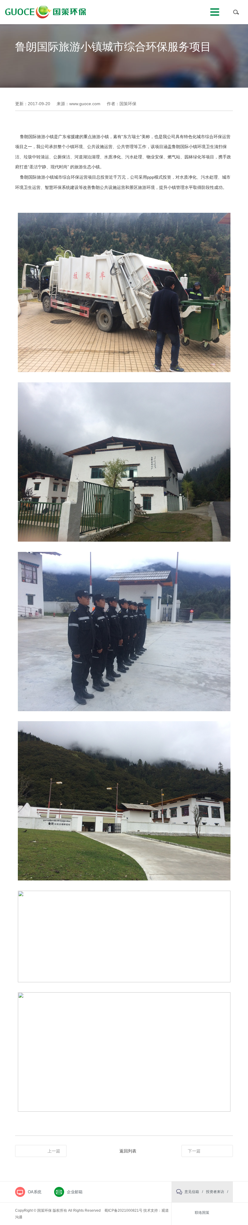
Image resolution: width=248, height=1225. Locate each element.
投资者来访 (215, 1192)
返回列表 (127, 1151)
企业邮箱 (75, 1192)
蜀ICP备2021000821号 (123, 1210)
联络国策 (202, 1212)
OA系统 (34, 1192)
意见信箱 (191, 1192)
